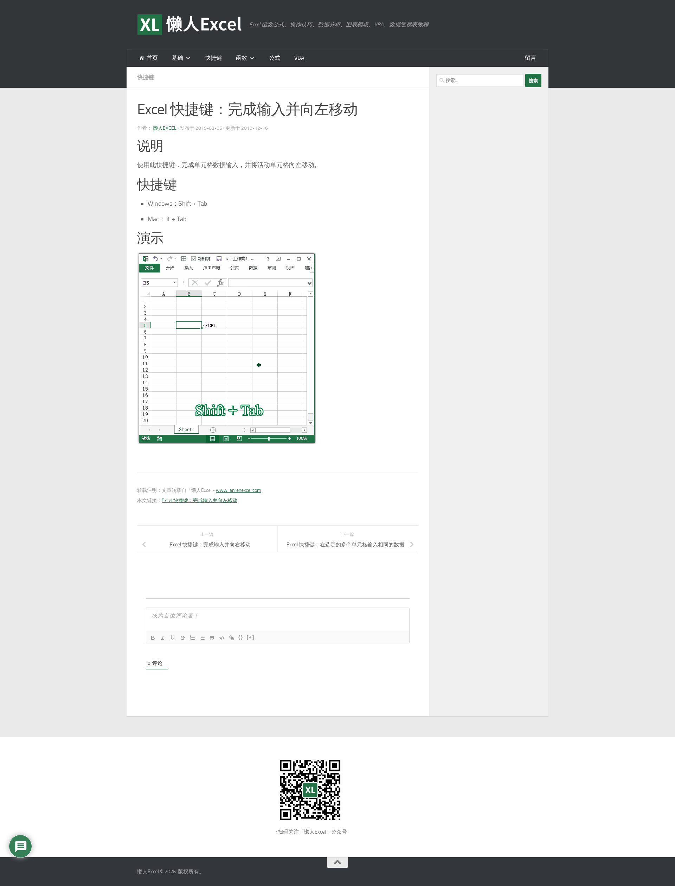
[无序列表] (202, 638)
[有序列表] (192, 638)
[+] (251, 637)
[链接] (232, 638)
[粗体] (153, 638)
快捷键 (213, 57)
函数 (241, 57)
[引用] (212, 638)
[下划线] (173, 638)
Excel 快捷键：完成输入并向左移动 (199, 500)
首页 (152, 57)
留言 (530, 57)
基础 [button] (177, 57)
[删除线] (182, 638)
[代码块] (222, 638)
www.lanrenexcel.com (238, 490)
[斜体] (163, 638)
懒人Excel (164, 128)
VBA (299, 57)
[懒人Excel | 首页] (189, 24)
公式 (274, 57)
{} (240, 637)
